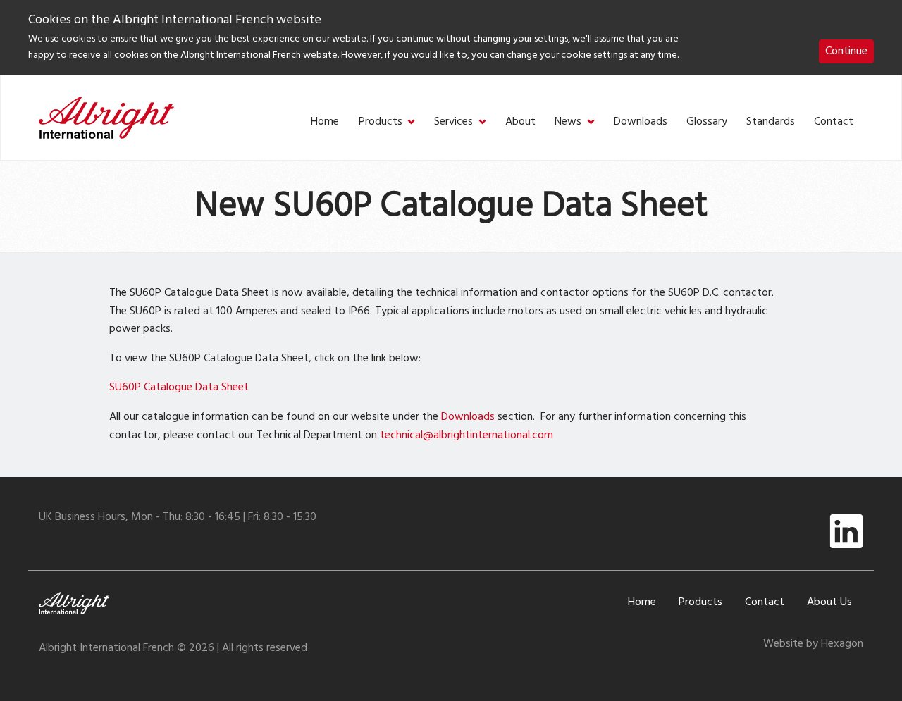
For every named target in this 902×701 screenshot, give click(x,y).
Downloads (640, 122)
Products (380, 122)
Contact (833, 122)
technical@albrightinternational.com (466, 435)
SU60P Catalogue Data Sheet (179, 387)
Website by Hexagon (813, 644)
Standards (770, 122)
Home (325, 122)
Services (453, 122)
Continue (846, 51)
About (520, 122)
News (568, 122)
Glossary (706, 122)
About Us (829, 602)
